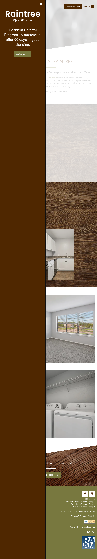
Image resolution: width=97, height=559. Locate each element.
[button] (22, 54)
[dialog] (22, 279)
